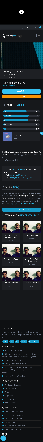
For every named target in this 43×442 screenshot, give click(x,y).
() (13, 350)
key (20, 36)
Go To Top (20, 324)
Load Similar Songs (21, 210)
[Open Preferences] (3, 438)
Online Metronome (18, 170)
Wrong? (21, 96)
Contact (23, 341)
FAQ (11, 341)
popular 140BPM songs (17, 175)
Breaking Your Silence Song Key (20, 178)
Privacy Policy (33, 341)
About (5, 341)
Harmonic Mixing (27, 204)
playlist (15, 204)
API (17, 341)
